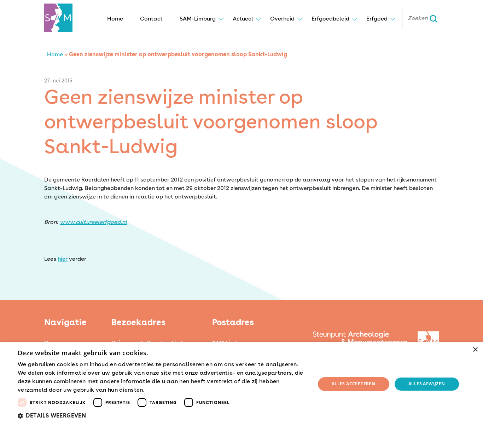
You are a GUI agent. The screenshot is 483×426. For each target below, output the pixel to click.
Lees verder (158, 390)
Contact (151, 18)
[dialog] (241, 384)
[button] (162, 416)
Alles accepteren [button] (353, 384)
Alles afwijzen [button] (426, 384)
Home (115, 18)
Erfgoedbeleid (330, 18)
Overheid (282, 18)
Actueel (243, 18)
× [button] (475, 349)
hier (63, 258)
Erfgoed (377, 18)
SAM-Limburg (198, 18)
